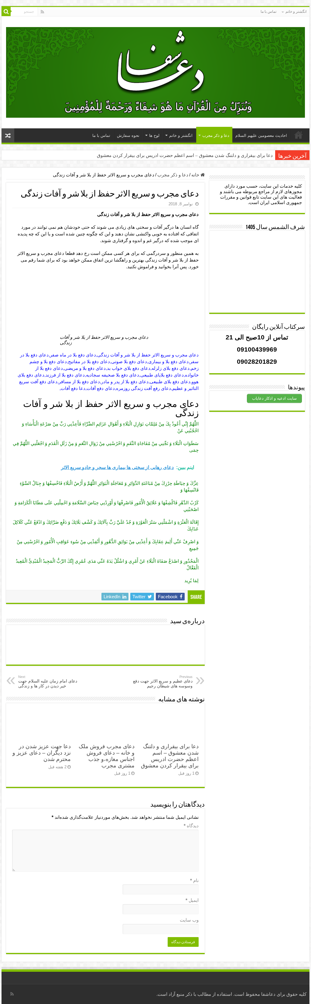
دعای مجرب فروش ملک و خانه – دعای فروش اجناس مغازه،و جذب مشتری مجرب (107, 756)
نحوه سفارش (128, 135)
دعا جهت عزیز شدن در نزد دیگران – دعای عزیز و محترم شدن (41, 752)
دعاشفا (268, 994)
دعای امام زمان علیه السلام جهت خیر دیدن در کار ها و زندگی (47, 681)
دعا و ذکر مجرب (215, 135)
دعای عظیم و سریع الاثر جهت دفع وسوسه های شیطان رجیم (163, 681)
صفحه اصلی (298, 134)
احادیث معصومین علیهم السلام (261, 135)
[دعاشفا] (155, 71)
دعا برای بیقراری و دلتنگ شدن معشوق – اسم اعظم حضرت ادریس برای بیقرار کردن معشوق (185, 155)
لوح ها (154, 135)
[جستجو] (6, 11)
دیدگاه (191, 825)
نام (194, 880)
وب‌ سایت (189, 919)
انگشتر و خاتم (295, 11)
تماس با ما (268, 11)
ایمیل (192, 900)
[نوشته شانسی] (8, 135)
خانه (195, 174)
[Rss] (42, 12)
